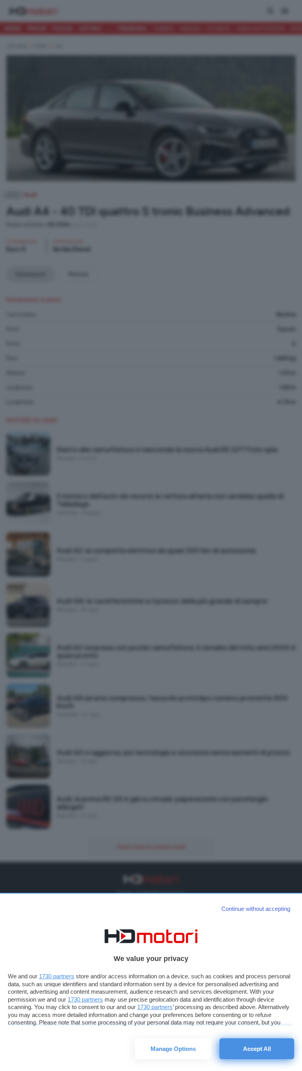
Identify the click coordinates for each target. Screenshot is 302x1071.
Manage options (173, 1048)
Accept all (257, 1048)
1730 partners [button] (56, 976)
